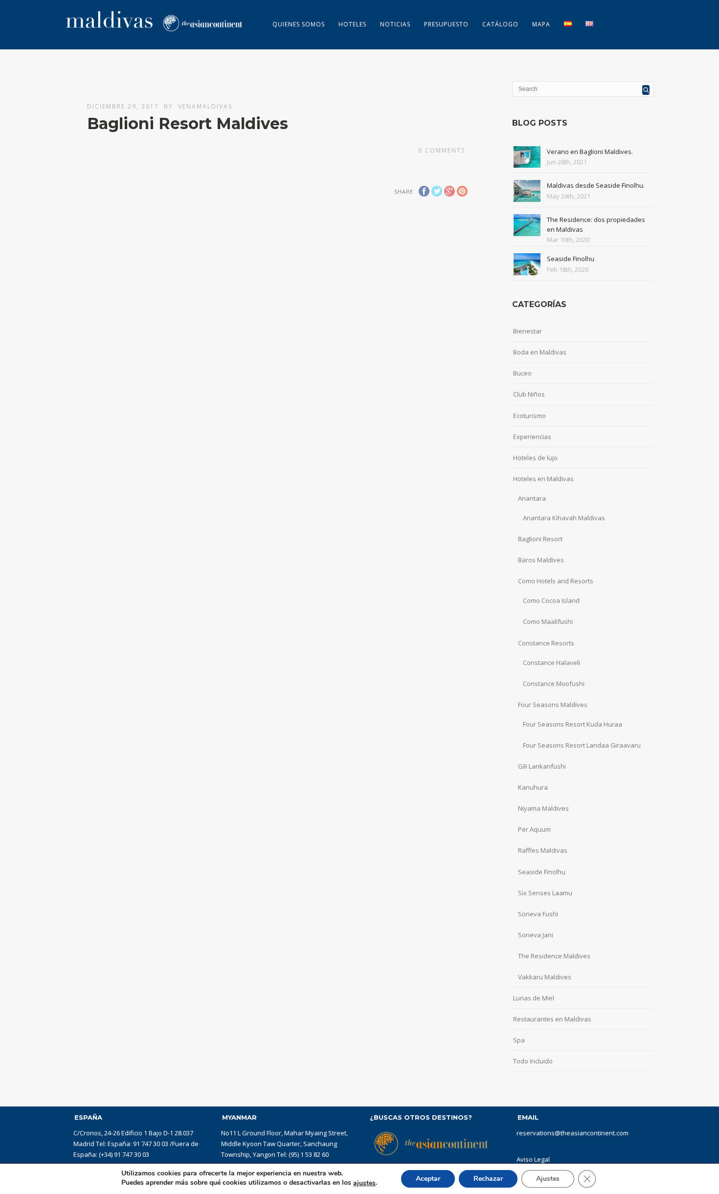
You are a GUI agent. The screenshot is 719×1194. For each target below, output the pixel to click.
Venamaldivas (205, 106)
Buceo (522, 373)
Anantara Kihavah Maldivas (564, 517)
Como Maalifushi (548, 621)
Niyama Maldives (543, 808)
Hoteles (352, 24)
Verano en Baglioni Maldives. (590, 151)
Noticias (395, 24)
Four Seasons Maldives (552, 704)
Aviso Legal (533, 1159)
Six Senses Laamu (545, 892)
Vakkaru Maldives (544, 977)
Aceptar (428, 1178)
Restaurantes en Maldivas (552, 1019)
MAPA (541, 24)
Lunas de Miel (533, 998)
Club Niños (529, 394)
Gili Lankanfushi (542, 766)
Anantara (532, 498)
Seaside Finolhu (570, 258)
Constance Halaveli (551, 662)
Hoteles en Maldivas (543, 478)
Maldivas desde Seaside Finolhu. (596, 185)
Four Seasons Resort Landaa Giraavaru (582, 745)
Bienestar (527, 331)
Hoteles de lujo (535, 457)
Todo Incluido (533, 1061)
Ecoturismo (529, 415)
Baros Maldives (541, 559)
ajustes (364, 1183)
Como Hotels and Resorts (555, 580)
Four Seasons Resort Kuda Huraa (572, 724)
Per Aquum (534, 829)
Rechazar (488, 1178)
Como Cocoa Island (551, 600)
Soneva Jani (535, 934)
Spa (519, 1040)
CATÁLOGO (500, 24)
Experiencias (532, 436)
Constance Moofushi (553, 683)
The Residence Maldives (554, 955)
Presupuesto (446, 24)
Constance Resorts (546, 643)
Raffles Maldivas (542, 850)
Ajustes (548, 1178)
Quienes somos (298, 24)
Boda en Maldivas (539, 352)
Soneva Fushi (538, 913)
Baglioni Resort (540, 538)
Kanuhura (533, 787)
